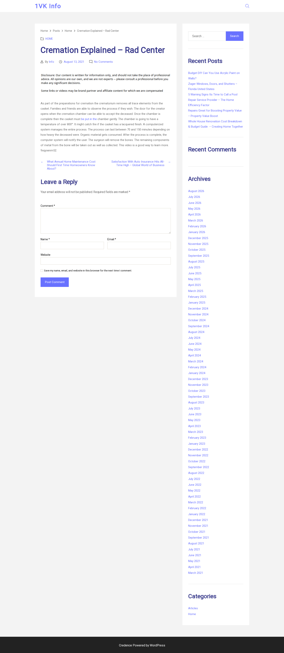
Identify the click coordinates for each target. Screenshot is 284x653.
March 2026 (195, 220)
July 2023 (194, 408)
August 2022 (196, 473)
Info (51, 61)
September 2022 (198, 467)
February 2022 (197, 508)
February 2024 (197, 367)
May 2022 (194, 490)
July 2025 (194, 267)
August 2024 (196, 332)
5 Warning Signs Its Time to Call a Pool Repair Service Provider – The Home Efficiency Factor (212, 100)
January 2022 (196, 514)
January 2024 (196, 373)
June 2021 (194, 555)
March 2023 (195, 432)
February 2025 (197, 297)
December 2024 (198, 308)
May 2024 (194, 349)
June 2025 (194, 273)
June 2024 (194, 344)
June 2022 (194, 485)
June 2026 (194, 203)
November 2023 (198, 385)
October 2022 (196, 461)
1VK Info (48, 6)
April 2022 (194, 496)
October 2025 (196, 249)
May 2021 (194, 561)
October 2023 (196, 391)
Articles (193, 608)
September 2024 (198, 326)
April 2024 (194, 355)
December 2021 (198, 520)
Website (45, 254)
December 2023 (198, 379)
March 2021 (195, 573)
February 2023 (197, 437)
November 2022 (198, 455)
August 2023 (196, 402)
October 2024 (196, 320)
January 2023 (196, 443)
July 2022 (194, 479)
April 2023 (194, 426)
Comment (48, 205)
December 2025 (198, 238)
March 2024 (195, 361)
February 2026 (197, 226)
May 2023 (194, 420)
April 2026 (194, 214)
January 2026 (196, 232)
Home (49, 38)
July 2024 (194, 338)
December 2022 (198, 449)
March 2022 (195, 502)
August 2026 (196, 191)
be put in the (89, 119)
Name (45, 239)
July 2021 (194, 549)
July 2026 (194, 197)
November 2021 (198, 526)
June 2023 (194, 414)
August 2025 (196, 261)
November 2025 (198, 244)
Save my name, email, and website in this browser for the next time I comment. (88, 270)
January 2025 (196, 302)
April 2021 (194, 567)
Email (111, 239)
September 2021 (198, 537)
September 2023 (198, 396)
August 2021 (196, 543)
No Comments (103, 61)
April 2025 (194, 285)
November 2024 (198, 314)
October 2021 (196, 532)
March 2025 (195, 291)
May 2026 (194, 208)
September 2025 (198, 255)
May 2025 (194, 279)
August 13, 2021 (74, 61)
